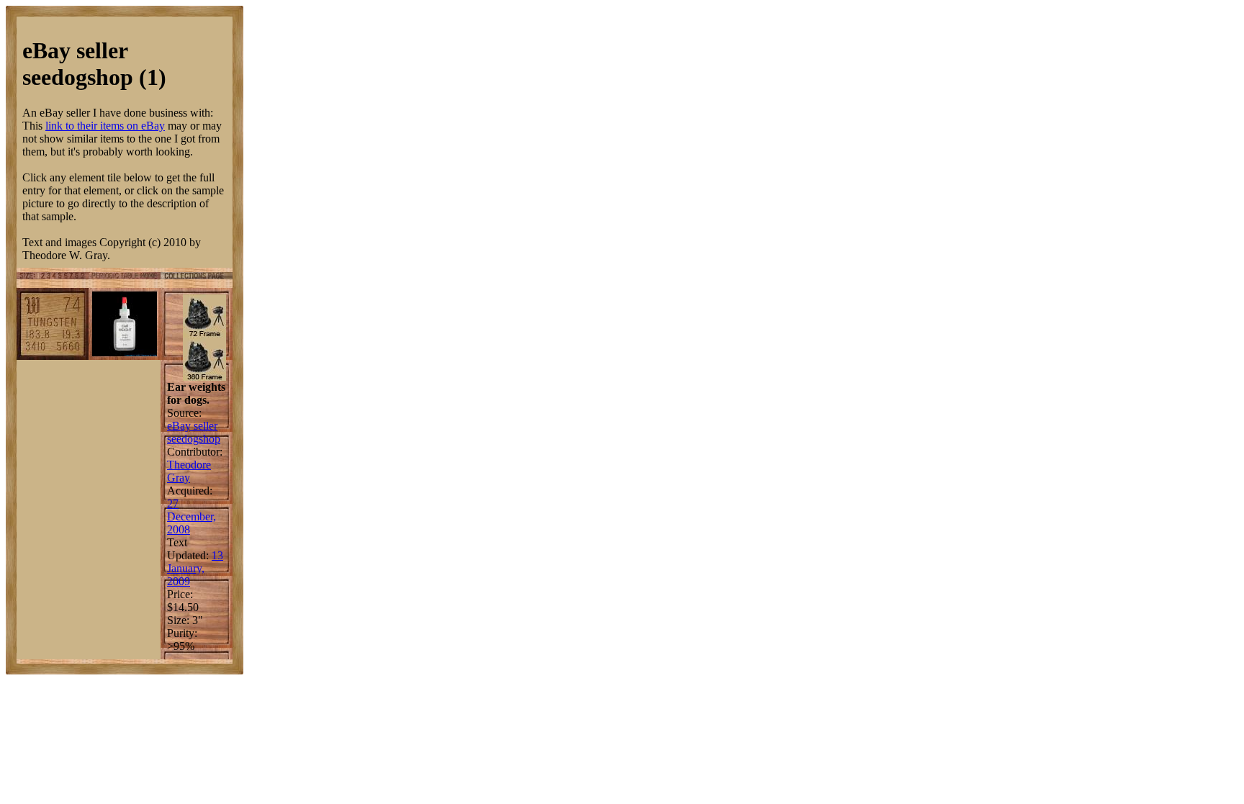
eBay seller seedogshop (193, 432)
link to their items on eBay (105, 125)
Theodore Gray (189, 471)
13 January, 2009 (195, 568)
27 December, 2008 (191, 516)
